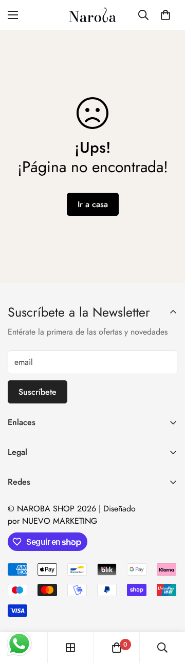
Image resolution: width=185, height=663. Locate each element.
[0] (165, 15)
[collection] (70, 647)
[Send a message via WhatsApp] (19, 644)
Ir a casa (93, 204)
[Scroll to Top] (166, 608)
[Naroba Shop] (92, 15)
